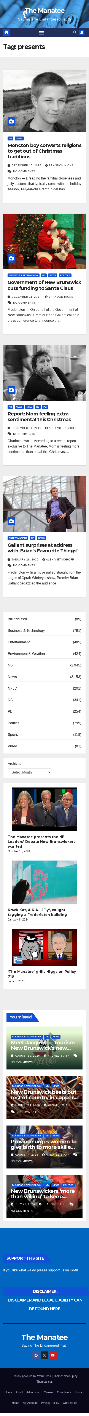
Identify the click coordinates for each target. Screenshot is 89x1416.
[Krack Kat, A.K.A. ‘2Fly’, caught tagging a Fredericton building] (44, 882)
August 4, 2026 (27, 1154)
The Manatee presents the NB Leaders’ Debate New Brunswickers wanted (41, 842)
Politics (65, 275)
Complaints (64, 1392)
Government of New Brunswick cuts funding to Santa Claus (44, 285)
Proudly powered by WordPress (32, 1376)
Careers (49, 1392)
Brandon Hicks (61, 165)
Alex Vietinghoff (63, 428)
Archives (14, 763)
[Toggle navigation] (41, 33)
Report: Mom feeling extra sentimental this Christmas (39, 416)
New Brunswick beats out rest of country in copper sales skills (43, 1097)
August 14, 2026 (28, 1105)
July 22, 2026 (25, 1204)
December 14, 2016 (27, 428)
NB (10, 138)
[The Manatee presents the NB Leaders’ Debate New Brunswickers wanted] (44, 809)
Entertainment (18, 538)
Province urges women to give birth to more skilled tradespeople (43, 1147)
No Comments (24, 171)
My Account (30, 1402)
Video (12, 746)
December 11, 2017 (27, 296)
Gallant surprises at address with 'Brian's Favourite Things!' (43, 548)
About (19, 1392)
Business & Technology (23, 275)
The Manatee (44, 11)
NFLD (29, 407)
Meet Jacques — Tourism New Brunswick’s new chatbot (43, 1048)
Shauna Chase (55, 1204)
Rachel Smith (59, 1055)
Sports (13, 734)
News (19, 138)
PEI (45, 407)
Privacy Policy (50, 1402)
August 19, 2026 (28, 1055)
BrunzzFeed (17, 619)
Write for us (70, 1402)
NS (37, 407)
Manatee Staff (59, 1105)
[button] (74, 32)
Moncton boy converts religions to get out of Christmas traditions (44, 151)
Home (8, 1392)
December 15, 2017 (27, 165)
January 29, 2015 (25, 559)
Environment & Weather (26, 654)
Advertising (33, 1392)
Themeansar (44, 1381)
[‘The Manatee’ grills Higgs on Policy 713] (44, 947)
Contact (79, 1392)
